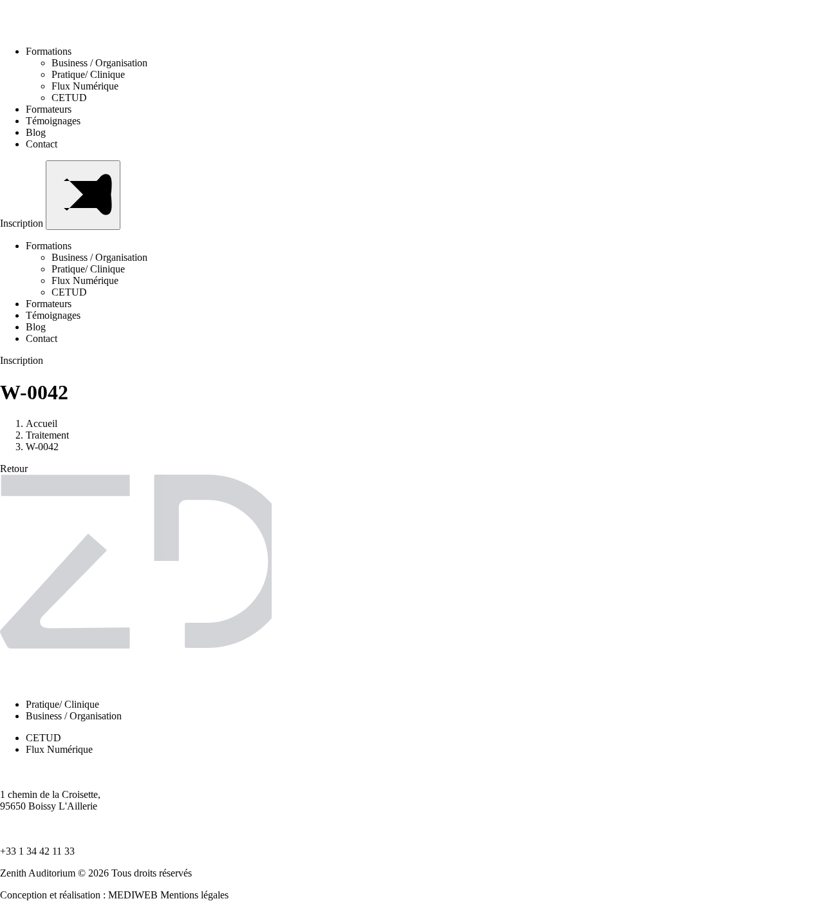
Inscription (23, 223)
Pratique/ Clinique (88, 74)
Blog (36, 132)
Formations (48, 51)
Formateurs (48, 109)
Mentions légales (194, 894)
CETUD (69, 97)
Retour (14, 468)
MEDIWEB (133, 894)
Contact (41, 143)
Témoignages (53, 120)
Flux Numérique (85, 86)
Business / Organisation (99, 62)
